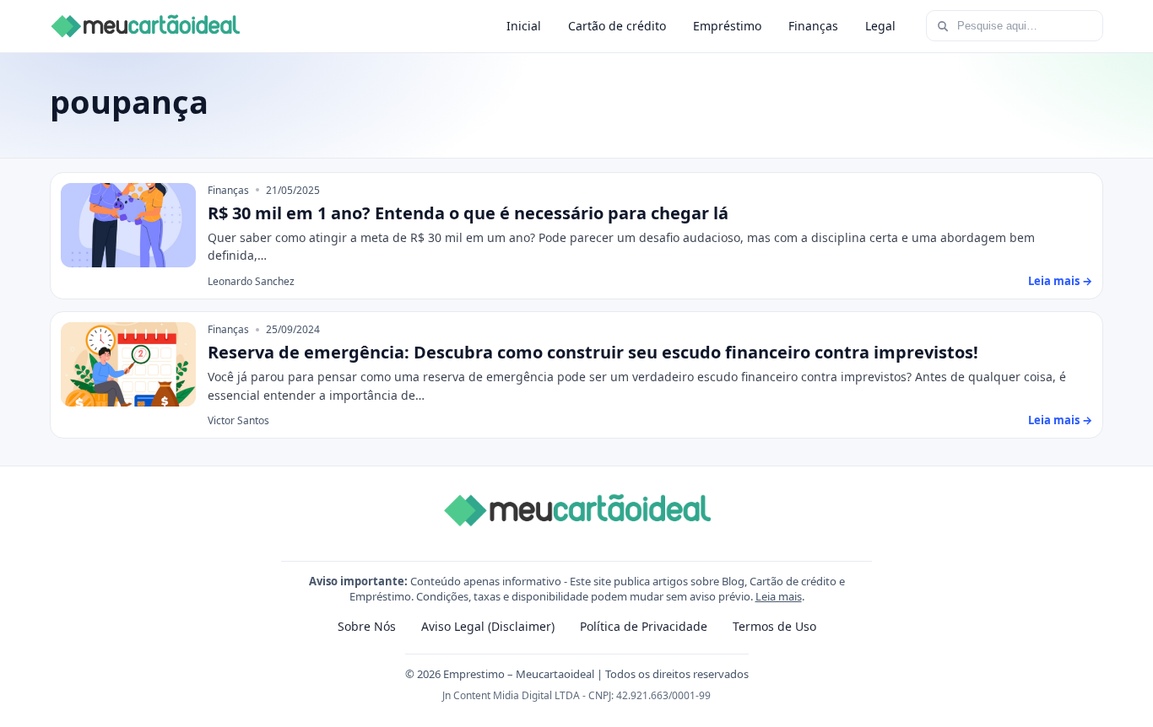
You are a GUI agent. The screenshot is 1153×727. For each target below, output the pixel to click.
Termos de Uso (774, 626)
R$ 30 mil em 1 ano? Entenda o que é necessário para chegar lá (468, 213)
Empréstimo (727, 26)
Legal (880, 26)
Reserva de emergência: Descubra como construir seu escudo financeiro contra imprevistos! (593, 352)
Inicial (523, 26)
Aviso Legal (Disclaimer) (488, 626)
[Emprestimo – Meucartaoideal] (145, 26)
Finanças (813, 26)
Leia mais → (1060, 280)
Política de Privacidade (643, 626)
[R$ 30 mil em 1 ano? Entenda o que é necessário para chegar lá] (128, 225)
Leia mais (778, 596)
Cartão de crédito (617, 26)
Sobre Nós (367, 626)
